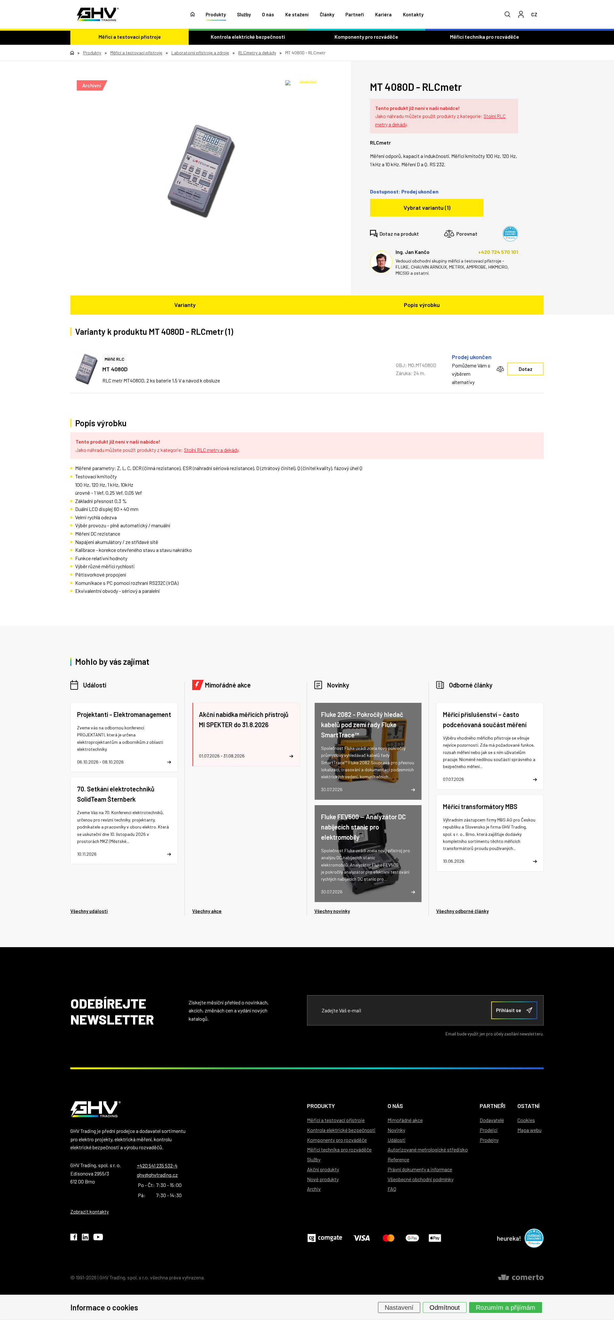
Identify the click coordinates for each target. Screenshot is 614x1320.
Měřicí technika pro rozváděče (484, 37)
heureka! (509, 1238)
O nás (268, 14)
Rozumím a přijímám (505, 1307)
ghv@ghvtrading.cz (157, 1175)
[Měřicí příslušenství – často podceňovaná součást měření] (490, 746)
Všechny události (89, 911)
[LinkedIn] (85, 1238)
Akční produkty (323, 1169)
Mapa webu (529, 1130)
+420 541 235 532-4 (157, 1165)
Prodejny (489, 1140)
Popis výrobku (422, 304)
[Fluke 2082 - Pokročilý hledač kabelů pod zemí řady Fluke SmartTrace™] (368, 751)
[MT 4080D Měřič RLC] (86, 369)
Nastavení (399, 1307)
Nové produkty (323, 1179)
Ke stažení (297, 14)
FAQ (392, 1189)
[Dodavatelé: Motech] (305, 86)
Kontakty (413, 14)
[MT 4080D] (201, 171)
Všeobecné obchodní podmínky (420, 1179)
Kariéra (383, 14)
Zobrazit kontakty (89, 1211)
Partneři (354, 14)
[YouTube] (98, 1238)
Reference (398, 1159)
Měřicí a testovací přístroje (129, 37)
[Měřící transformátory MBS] (490, 833)
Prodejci (489, 1130)
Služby (244, 14)
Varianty (185, 304)
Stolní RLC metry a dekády (211, 450)
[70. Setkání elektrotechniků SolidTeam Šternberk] (124, 820)
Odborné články (470, 685)
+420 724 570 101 (498, 252)
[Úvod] (193, 14)
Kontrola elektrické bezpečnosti (248, 37)
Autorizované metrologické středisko (428, 1149)
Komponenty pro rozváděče (366, 37)
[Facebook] (73, 1238)
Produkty (216, 14)
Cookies (526, 1120)
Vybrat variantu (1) (427, 207)
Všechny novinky (332, 911)
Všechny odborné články (462, 911)
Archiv (314, 1189)
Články (327, 14)
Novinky (338, 685)
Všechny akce (207, 911)
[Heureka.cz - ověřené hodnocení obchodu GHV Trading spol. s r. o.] (510, 233)
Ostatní (528, 1105)
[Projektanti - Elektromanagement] (124, 737)
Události (94, 685)
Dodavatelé (492, 1120)
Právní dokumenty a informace (420, 1169)
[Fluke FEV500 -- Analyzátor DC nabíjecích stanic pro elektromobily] (368, 853)
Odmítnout (444, 1307)
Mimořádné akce (228, 685)
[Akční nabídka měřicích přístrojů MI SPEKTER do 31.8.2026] (246, 734)
